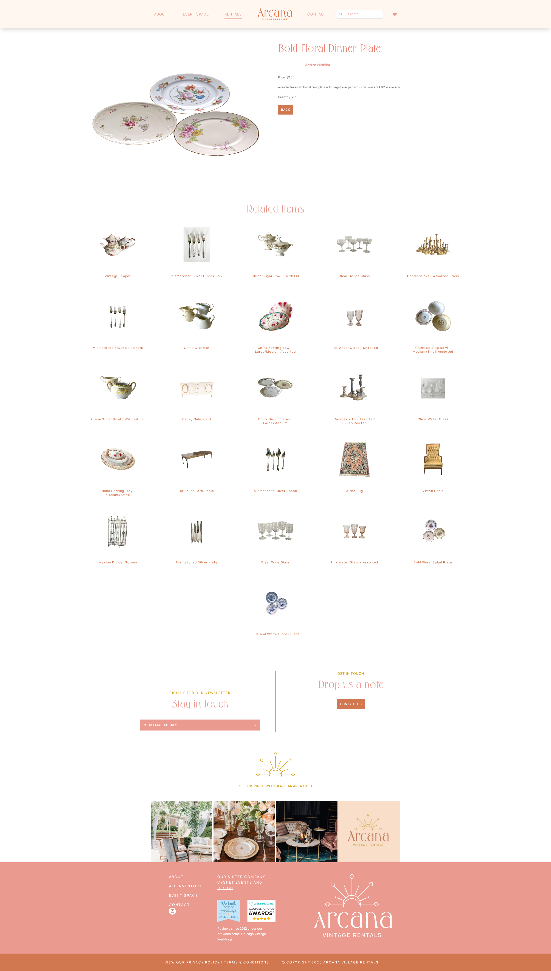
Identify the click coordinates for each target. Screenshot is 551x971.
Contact (317, 14)
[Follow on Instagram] (172, 911)
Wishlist (395, 14)
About (160, 14)
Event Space (196, 14)
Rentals (233, 14)
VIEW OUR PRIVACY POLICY (192, 962)
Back (285, 109)
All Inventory (185, 886)
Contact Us (351, 704)
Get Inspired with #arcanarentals (275, 786)
